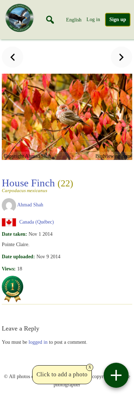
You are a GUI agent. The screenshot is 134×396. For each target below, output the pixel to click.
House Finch (37, 185)
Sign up (117, 19)
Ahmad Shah (30, 204)
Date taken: (14, 234)
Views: (9, 269)
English (73, 20)
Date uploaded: (18, 256)
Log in (93, 19)
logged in (38, 342)
